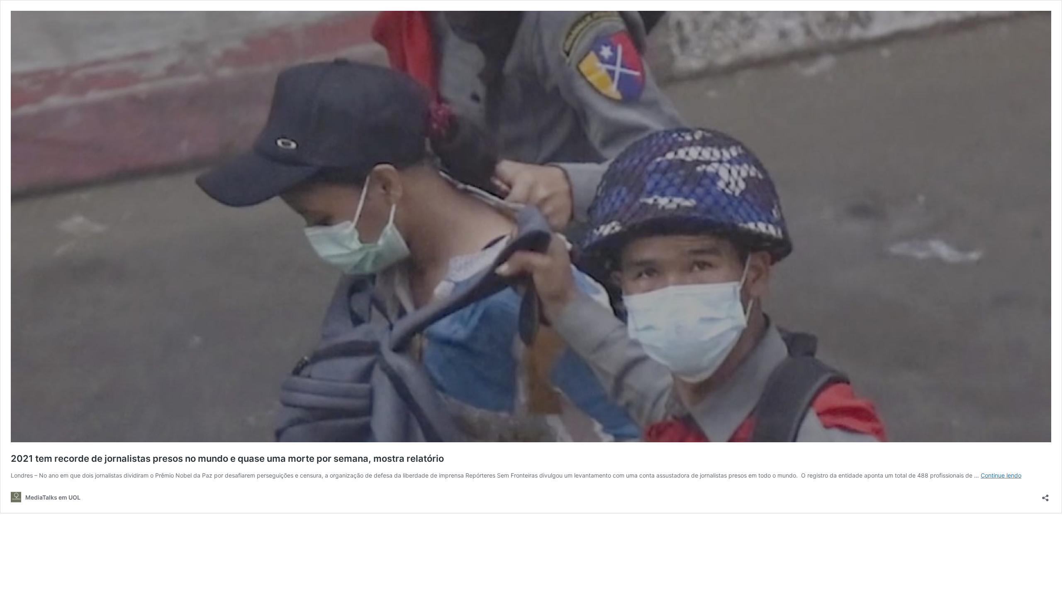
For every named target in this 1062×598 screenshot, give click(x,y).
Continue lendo (1001, 475)
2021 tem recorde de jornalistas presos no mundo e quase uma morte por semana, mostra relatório (227, 458)
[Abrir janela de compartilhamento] (1045, 495)
